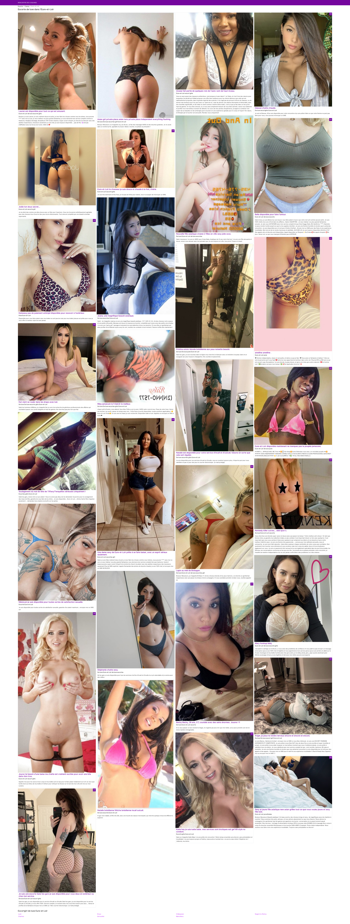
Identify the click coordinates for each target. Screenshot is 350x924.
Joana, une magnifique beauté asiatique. (115, 316)
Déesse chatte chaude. (265, 108)
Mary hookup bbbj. (263, 643)
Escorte (20, 6)
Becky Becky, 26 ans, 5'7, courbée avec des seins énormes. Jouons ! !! (208, 722)
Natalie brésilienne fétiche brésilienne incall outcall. (120, 810)
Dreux (99, 914)
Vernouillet (100, 916)
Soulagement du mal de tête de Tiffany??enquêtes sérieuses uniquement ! (52, 491)
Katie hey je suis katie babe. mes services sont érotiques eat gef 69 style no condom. (210, 830)
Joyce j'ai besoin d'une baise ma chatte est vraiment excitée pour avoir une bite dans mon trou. (55, 775)
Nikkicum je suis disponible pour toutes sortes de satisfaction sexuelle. (51, 602)
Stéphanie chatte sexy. (107, 670)
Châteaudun (180, 914)
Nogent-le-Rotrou (261, 914)
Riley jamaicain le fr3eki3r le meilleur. (114, 404)
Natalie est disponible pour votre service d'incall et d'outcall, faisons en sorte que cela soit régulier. (213, 454)
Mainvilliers (179, 916)
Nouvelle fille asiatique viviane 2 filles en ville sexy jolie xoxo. (203, 234)
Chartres (21, 916)
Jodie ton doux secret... (29, 207)
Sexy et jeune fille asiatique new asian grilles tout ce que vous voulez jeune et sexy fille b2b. (292, 810)
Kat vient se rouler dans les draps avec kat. (38, 402)
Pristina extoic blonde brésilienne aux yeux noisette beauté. (203, 349)
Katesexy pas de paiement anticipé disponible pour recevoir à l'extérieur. (52, 313)
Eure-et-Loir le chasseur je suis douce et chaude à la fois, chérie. (127, 189)
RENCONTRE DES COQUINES (27, 2)
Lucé (19, 914)
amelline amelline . (263, 352)
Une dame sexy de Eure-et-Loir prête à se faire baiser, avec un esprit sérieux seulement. (132, 553)
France (27, 6)
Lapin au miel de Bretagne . (188, 570)
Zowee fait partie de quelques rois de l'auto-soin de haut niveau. (205, 91)
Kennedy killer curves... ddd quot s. (271, 530)
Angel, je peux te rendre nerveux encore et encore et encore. (282, 736)
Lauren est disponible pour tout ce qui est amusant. (42, 111)
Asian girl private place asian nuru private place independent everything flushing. (134, 119)
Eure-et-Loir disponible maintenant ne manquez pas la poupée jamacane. (288, 446)
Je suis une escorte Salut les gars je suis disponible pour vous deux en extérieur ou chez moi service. (56, 895)
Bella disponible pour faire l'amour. (270, 214)
